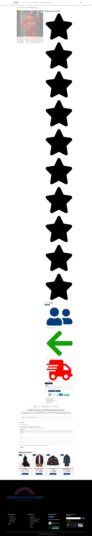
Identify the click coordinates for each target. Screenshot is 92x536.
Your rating (22, 429)
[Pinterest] (15, 526)
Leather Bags (41, 2)
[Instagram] (12, 526)
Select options (25, 473)
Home (24, 2)
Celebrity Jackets (35, 2)
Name (21, 438)
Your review (22, 432)
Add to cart (51, 391)
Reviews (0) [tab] (56, 406)
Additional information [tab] (45, 406)
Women (29, 2)
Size (47, 385)
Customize (47, 2)
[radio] (46, 387)
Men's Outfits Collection (24, 7)
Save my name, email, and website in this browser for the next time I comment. (34, 445)
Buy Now (58, 391)
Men (26, 2)
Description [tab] (35, 406)
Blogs (51, 2)
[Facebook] (9, 526)
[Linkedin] (21, 526)
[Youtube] (18, 526)
